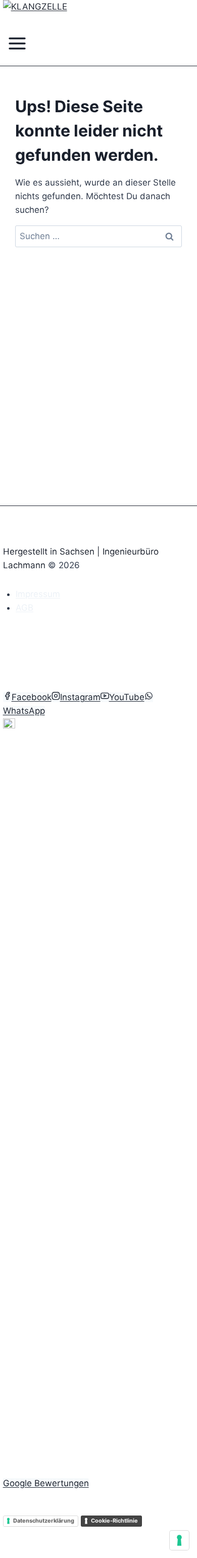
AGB (24, 608)
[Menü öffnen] (17, 47)
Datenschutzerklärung (43, 1520)
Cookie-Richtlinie (114, 1520)
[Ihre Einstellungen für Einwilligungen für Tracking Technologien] (179, 1540)
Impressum (38, 594)
